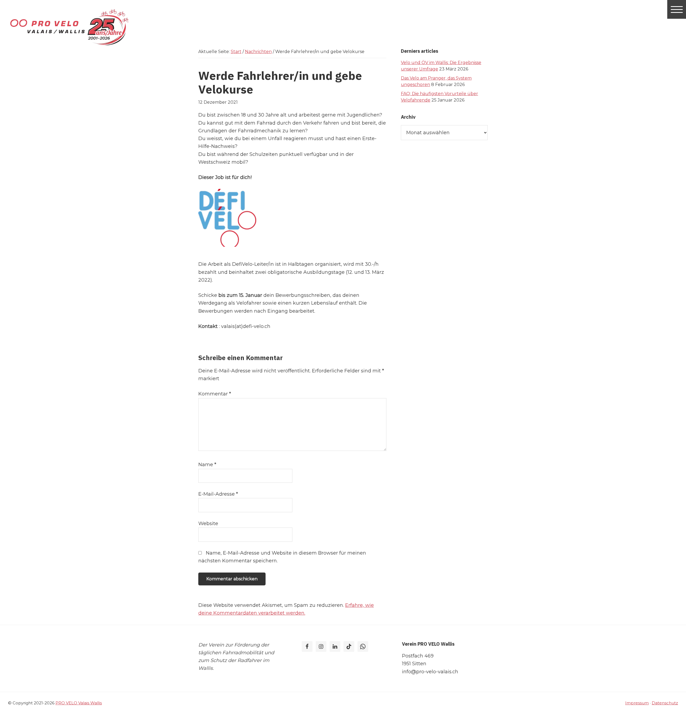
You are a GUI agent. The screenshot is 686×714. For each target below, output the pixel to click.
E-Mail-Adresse (218, 494)
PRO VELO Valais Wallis (78, 702)
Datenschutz (665, 702)
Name (207, 465)
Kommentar (214, 394)
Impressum (637, 702)
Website (208, 523)
